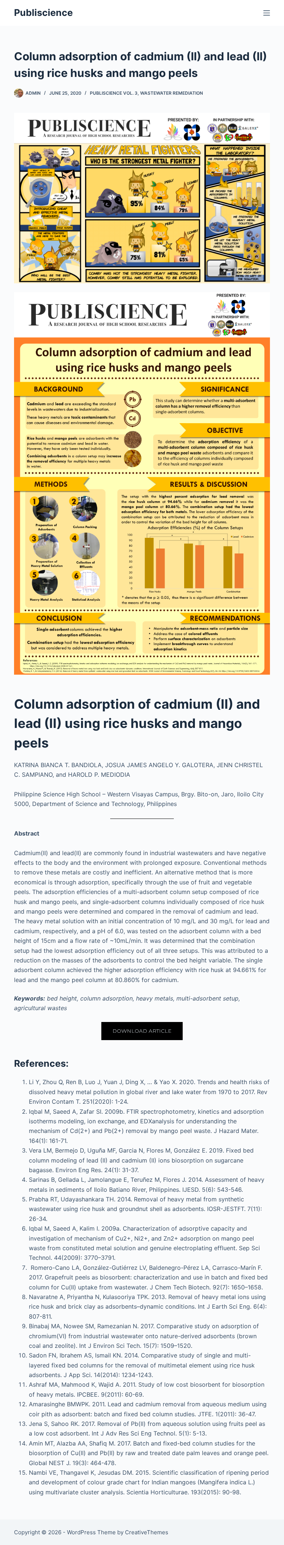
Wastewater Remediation (171, 93)
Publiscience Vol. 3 (114, 93)
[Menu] (266, 13)
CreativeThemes (146, 1532)
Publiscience (43, 12)
